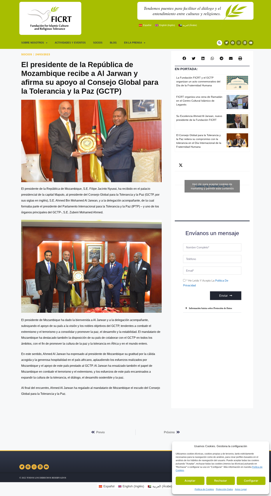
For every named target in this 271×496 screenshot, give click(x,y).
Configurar (251, 480)
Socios (98, 42)
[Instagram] (238, 42)
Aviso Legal (241, 489)
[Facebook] (232, 42)
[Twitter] (226, 42)
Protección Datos (224, 489)
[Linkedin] (244, 42)
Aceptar (190, 480)
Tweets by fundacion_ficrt (212, 186)
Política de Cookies (204, 489)
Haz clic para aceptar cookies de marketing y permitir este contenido (212, 186)
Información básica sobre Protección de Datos (210, 308)
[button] (219, 43)
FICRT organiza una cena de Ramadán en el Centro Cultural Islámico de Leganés (199, 100)
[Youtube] (250, 42)
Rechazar (220, 480)
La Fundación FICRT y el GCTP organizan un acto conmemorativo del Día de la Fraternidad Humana (198, 81)
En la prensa (133, 42)
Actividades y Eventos (70, 42)
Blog (113, 42)
